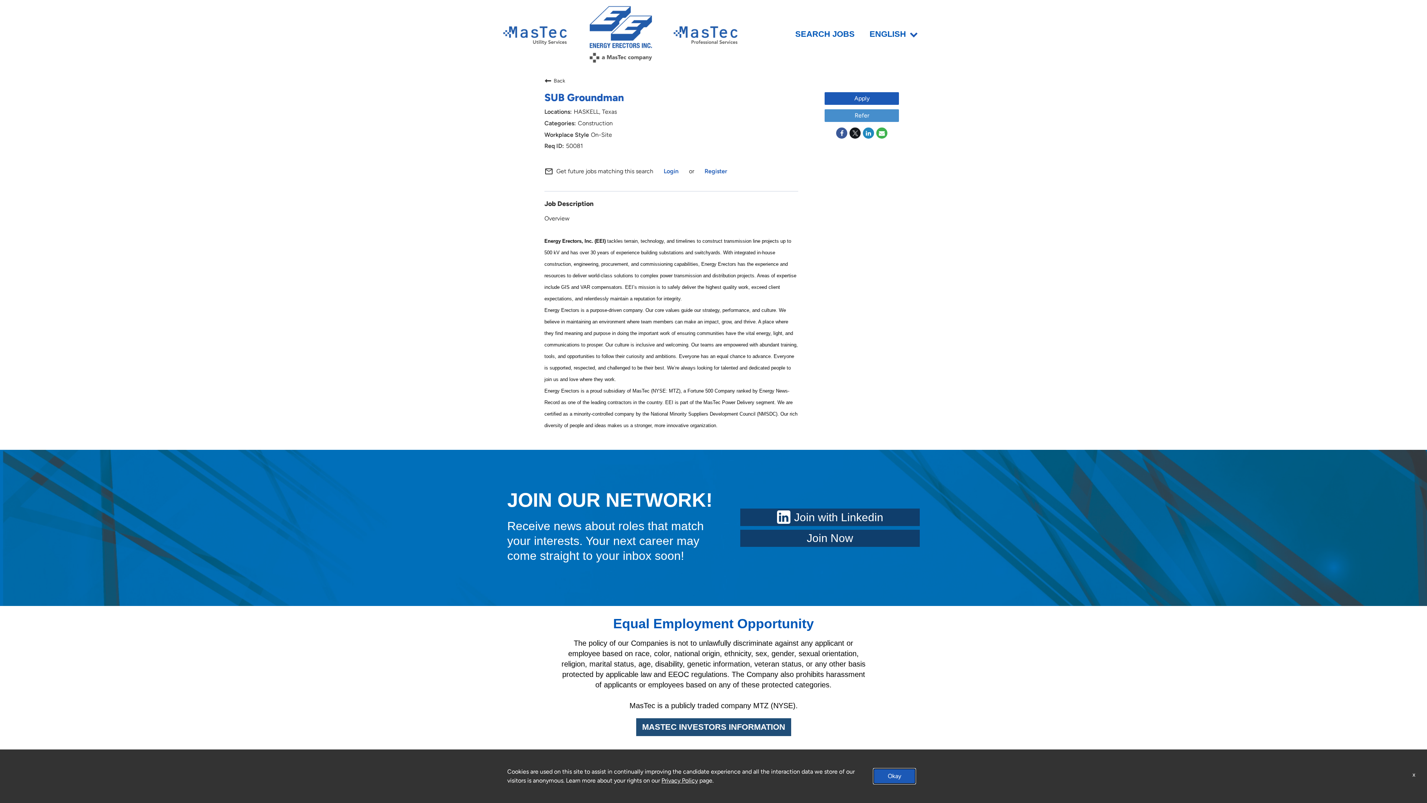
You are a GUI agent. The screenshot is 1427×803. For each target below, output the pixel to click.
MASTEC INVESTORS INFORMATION (713, 727)
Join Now (830, 538)
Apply (862, 98)
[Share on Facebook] (841, 133)
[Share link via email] (882, 133)
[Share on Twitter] (855, 133)
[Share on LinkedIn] (868, 133)
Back (559, 81)
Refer (862, 115)
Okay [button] (894, 776)
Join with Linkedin (838, 517)
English (888, 34)
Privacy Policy (679, 780)
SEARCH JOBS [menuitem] (825, 34)
